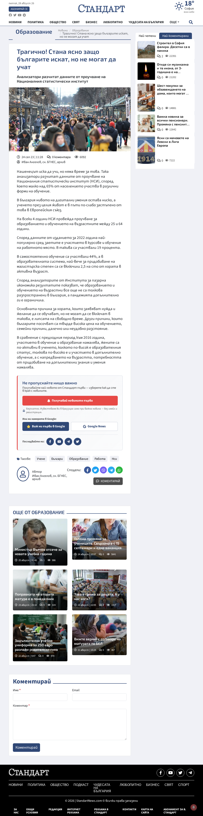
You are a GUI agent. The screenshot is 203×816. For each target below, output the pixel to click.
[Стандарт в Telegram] (68, 441)
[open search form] (190, 22)
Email (75, 690)
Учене (41, 459)
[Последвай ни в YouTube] (170, 773)
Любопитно (130, 784)
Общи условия (32, 811)
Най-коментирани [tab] (175, 36)
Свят (169, 784)
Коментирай (110, 481)
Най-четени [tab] (147, 36)
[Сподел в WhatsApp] (119, 470)
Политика (36, 784)
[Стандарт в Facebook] (50, 441)
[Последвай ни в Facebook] (161, 773)
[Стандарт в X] (77, 441)
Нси (114, 459)
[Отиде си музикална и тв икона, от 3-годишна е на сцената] (146, 71)
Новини (63, 30)
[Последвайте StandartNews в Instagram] (14, 15)
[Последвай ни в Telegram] (190, 773)
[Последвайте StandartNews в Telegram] (24, 15)
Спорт (183, 784)
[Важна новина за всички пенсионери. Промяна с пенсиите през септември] (146, 123)
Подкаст (81, 784)
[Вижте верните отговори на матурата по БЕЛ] (99, 634)
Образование (80, 30)
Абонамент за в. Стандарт (175, 811)
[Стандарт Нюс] (29, 775)
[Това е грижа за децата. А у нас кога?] (99, 590)
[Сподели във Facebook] (87, 470)
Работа (100, 459)
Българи (57, 459)
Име (17, 690)
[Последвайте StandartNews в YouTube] (19, 15)
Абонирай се (19, 9)
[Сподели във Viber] (103, 470)
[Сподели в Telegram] (111, 470)
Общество (59, 784)
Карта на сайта (147, 811)
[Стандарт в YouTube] (59, 441)
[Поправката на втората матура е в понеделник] (40, 590)
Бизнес (153, 784)
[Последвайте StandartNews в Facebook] (10, 15)
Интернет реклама (73, 811)
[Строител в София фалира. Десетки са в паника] (146, 49)
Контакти (129, 809)
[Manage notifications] (194, 807)
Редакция (55, 809)
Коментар (21, 705)
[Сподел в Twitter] (95, 470)
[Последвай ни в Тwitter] (180, 773)
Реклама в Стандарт (101, 811)
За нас (16, 811)
